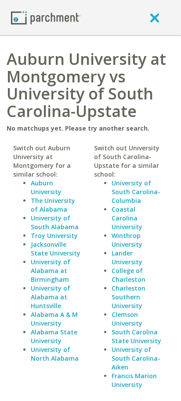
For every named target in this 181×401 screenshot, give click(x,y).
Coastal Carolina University (127, 218)
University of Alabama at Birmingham (50, 271)
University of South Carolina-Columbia (136, 192)
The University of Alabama (53, 204)
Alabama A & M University (54, 318)
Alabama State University (54, 336)
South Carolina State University (136, 336)
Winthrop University (127, 239)
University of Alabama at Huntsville (50, 297)
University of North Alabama (55, 353)
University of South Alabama (55, 222)
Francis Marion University (134, 380)
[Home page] (45, 17)
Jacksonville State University (55, 248)
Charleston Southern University (128, 297)
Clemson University (127, 318)
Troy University (54, 235)
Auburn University (46, 187)
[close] (154, 17)
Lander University (127, 257)
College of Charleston (128, 275)
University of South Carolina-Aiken (136, 358)
